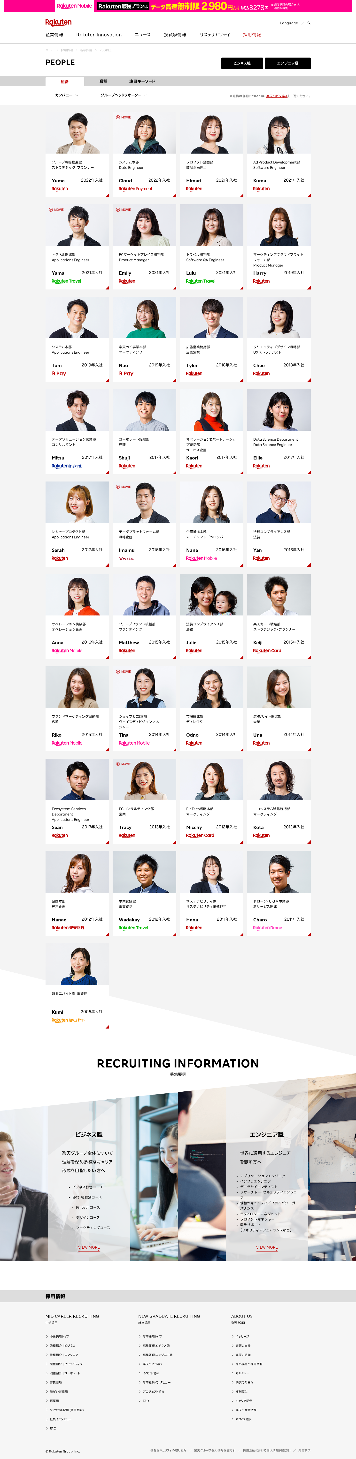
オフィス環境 (244, 1419)
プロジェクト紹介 (153, 1391)
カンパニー (64, 95)
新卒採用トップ (152, 1336)
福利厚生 (242, 1391)
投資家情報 (175, 34)
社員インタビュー (61, 1419)
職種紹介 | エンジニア (64, 1354)
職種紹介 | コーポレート (65, 1373)
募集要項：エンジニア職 (157, 1354)
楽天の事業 (243, 1345)
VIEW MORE (89, 1247)
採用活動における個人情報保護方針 (267, 1450)
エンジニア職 (288, 63)
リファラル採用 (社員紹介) (67, 1409)
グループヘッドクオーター (121, 95)
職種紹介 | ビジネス (63, 1345)
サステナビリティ (215, 34)
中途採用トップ (59, 1336)
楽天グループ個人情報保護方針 (215, 1450)
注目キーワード (142, 81)
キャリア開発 (244, 1400)
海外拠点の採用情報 (249, 1364)
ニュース (143, 34)
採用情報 (252, 34)
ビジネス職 (242, 63)
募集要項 (56, 1382)
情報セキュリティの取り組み (168, 1450)
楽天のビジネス (277, 96)
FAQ (53, 1428)
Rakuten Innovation (99, 34)
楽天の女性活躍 (246, 1409)
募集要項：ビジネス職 (156, 1345)
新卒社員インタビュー (156, 1382)
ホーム (50, 50)
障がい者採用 (59, 1391)
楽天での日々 (244, 1382)
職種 (104, 81)
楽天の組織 (243, 1354)
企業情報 (54, 34)
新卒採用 (86, 50)
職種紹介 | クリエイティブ (66, 1364)
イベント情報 (151, 1373)
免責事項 (304, 1450)
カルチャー (242, 1373)
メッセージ (242, 1336)
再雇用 (54, 1400)
